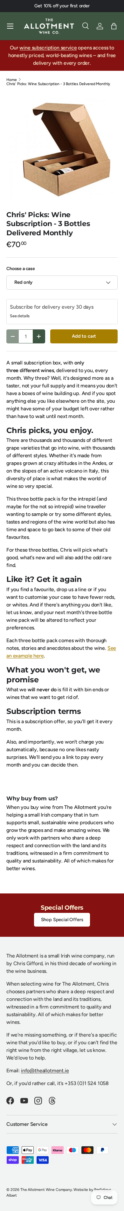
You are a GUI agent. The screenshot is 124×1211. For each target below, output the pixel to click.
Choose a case (20, 268)
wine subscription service (48, 48)
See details (20, 315)
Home (11, 80)
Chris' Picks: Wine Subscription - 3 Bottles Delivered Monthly (58, 84)
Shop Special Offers (62, 919)
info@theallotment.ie (45, 1071)
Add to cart (84, 336)
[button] (114, 26)
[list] (62, 147)
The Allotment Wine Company (46, 1189)
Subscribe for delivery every (43, 307)
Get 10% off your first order (62, 6)
